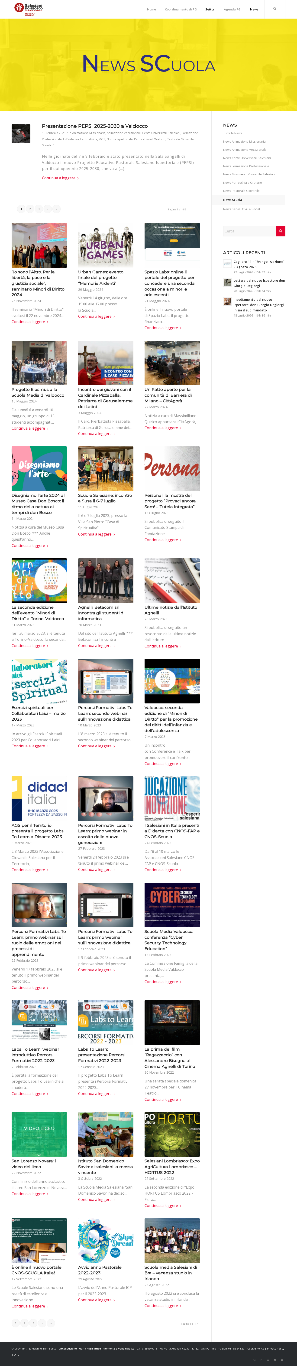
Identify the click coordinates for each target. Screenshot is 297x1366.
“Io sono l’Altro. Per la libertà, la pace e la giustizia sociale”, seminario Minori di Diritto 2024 (38, 283)
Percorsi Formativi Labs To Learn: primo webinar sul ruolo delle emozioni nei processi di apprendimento (39, 943)
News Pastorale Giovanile (241, 191)
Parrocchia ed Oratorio (149, 139)
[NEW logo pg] (28, 9)
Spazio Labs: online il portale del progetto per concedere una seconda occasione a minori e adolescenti (170, 283)
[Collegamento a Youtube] (281, 1360)
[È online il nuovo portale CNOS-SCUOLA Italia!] (39, 1240)
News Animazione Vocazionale (245, 149)
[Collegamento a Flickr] (268, 1360)
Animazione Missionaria (88, 133)
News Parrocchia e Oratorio (242, 182)
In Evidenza (71, 139)
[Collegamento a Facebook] (261, 1360)
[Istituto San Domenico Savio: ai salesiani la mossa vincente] (105, 1134)
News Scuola (232, 200)
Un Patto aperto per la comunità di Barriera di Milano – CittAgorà (168, 395)
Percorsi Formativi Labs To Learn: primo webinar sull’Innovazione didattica (105, 937)
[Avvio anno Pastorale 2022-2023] (105, 1240)
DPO (16, 1354)
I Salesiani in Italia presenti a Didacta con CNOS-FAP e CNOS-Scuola (172, 831)
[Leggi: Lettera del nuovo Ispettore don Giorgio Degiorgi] (227, 282)
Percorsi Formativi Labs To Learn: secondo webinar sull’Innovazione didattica (105, 713)
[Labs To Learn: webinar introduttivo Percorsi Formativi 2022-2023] (39, 1022)
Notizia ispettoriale (120, 139)
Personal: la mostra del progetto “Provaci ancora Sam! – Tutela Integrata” (170, 501)
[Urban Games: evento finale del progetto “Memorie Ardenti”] (105, 245)
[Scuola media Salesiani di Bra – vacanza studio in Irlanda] (172, 1240)
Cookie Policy (255, 1348)
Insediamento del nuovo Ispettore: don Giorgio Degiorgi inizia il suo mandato (259, 304)
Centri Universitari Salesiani (161, 133)
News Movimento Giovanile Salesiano (250, 174)
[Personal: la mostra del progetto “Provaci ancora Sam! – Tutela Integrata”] (172, 468)
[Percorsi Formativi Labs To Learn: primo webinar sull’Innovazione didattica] (105, 905)
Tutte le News (232, 133)
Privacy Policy (275, 1348)
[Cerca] (275, 9)
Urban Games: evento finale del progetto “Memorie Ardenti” (100, 277)
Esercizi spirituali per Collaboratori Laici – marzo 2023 (39, 713)
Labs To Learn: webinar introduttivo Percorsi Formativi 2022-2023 (35, 1055)
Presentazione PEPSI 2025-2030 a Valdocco (95, 126)
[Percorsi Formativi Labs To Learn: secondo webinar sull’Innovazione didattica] (105, 681)
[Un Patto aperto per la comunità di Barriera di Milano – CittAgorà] (172, 363)
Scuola (46, 145)
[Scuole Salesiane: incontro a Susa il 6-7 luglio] (105, 468)
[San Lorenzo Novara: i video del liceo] (39, 1134)
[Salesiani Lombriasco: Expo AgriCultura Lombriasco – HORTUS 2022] (172, 1134)
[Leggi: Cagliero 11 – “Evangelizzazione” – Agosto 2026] (227, 263)
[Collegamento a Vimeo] (274, 1360)
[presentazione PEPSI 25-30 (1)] (21, 133)
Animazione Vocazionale (124, 133)
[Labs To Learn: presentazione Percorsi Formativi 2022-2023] (105, 1022)
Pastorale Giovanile (180, 139)
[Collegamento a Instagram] (254, 1360)
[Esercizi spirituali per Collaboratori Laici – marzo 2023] (39, 681)
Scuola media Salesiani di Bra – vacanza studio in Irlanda (171, 1273)
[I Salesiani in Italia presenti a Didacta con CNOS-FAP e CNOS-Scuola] (172, 798)
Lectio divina (88, 139)
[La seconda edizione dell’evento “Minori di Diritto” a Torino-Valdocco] (39, 580)
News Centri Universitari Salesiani (247, 158)
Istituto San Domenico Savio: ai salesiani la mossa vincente (105, 1166)
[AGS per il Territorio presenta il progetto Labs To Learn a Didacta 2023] (39, 798)
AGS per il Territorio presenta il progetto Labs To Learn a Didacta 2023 (38, 831)
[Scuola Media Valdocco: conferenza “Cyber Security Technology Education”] (172, 905)
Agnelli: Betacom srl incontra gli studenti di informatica (101, 613)
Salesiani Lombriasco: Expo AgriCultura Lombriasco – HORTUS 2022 (172, 1166)
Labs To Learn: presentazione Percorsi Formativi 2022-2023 (101, 1055)
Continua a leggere (58, 177)
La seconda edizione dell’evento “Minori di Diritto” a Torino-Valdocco (38, 613)
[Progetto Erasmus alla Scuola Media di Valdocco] (39, 363)
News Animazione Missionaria (244, 141)
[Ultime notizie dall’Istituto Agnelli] (172, 580)
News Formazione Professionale (246, 166)
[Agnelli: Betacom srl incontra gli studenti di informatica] (105, 580)
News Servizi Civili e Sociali (242, 209)
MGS (102, 139)
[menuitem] (151, 9)
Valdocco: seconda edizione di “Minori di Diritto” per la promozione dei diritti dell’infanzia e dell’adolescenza (171, 719)
